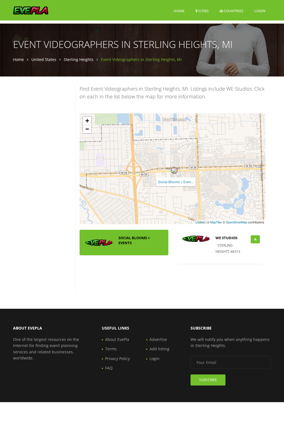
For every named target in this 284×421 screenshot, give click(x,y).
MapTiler (216, 222)
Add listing (159, 348)
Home (179, 10)
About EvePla (117, 339)
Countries (233, 10)
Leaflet (200, 222)
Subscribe (208, 379)
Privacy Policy (117, 358)
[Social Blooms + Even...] (174, 170)
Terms (111, 348)
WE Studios (226, 237)
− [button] (87, 129)
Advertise (158, 339)
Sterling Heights (78, 59)
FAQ (109, 368)
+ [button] (87, 120)
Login (259, 10)
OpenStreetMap (236, 222)
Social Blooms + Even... (176, 181)
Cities (203, 10)
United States (43, 59)
